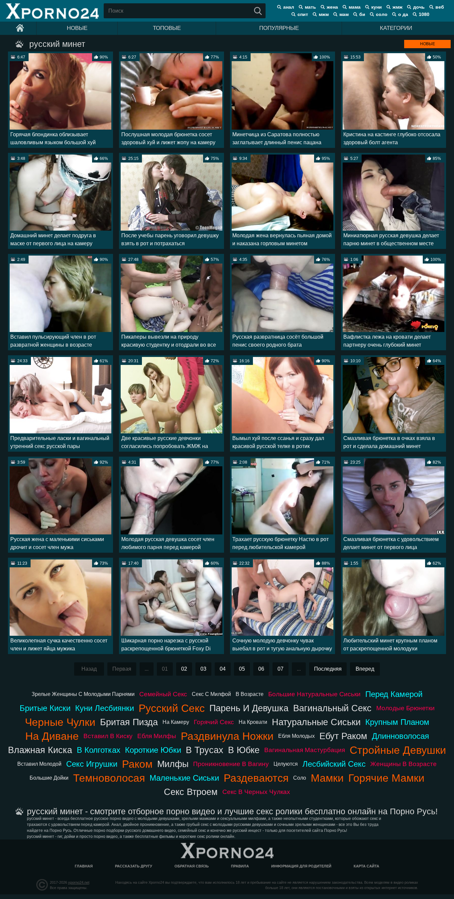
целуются (286, 764)
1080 (424, 14)
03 (203, 669)
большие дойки (49, 778)
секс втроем (191, 792)
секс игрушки (91, 763)
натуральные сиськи (316, 722)
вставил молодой (39, 764)
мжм (324, 14)
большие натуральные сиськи (314, 694)
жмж (397, 7)
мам (344, 14)
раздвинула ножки (227, 736)
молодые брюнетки (405, 708)
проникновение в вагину (231, 763)
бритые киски (45, 708)
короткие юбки (153, 749)
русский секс (172, 708)
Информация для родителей (301, 866)
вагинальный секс (332, 708)
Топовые (167, 28)
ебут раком (343, 736)
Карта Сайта (366, 866)
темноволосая (109, 778)
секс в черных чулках (256, 791)
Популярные (279, 28)
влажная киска (40, 750)
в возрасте (250, 694)
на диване (52, 736)
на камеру (176, 722)
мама (355, 7)
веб (439, 7)
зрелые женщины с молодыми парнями (83, 694)
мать (310, 7)
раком (137, 764)
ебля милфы (156, 735)
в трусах (204, 750)
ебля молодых (296, 736)
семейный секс (163, 694)
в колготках (98, 749)
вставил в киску (108, 735)
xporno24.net (78, 882)
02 (184, 669)
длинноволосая (400, 735)
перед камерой (393, 694)
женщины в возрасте (403, 763)
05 (242, 669)
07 (281, 669)
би (362, 14)
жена (332, 7)
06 (261, 669)
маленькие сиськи (184, 777)
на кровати (253, 722)
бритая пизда (129, 722)
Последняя (328, 669)
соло (382, 14)
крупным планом (397, 722)
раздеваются (256, 778)
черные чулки (60, 722)
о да (403, 14)
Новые (77, 28)
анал (288, 7)
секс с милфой (211, 694)
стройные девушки (398, 750)
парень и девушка (248, 708)
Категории (396, 28)
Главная (84, 866)
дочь (419, 7)
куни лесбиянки (104, 708)
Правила (240, 866)
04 (223, 669)
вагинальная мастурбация (304, 749)
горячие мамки (386, 778)
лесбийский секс (334, 763)
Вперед (365, 669)
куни (376, 7)
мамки (327, 778)
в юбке (244, 750)
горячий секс (214, 722)
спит (302, 14)
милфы (172, 764)
